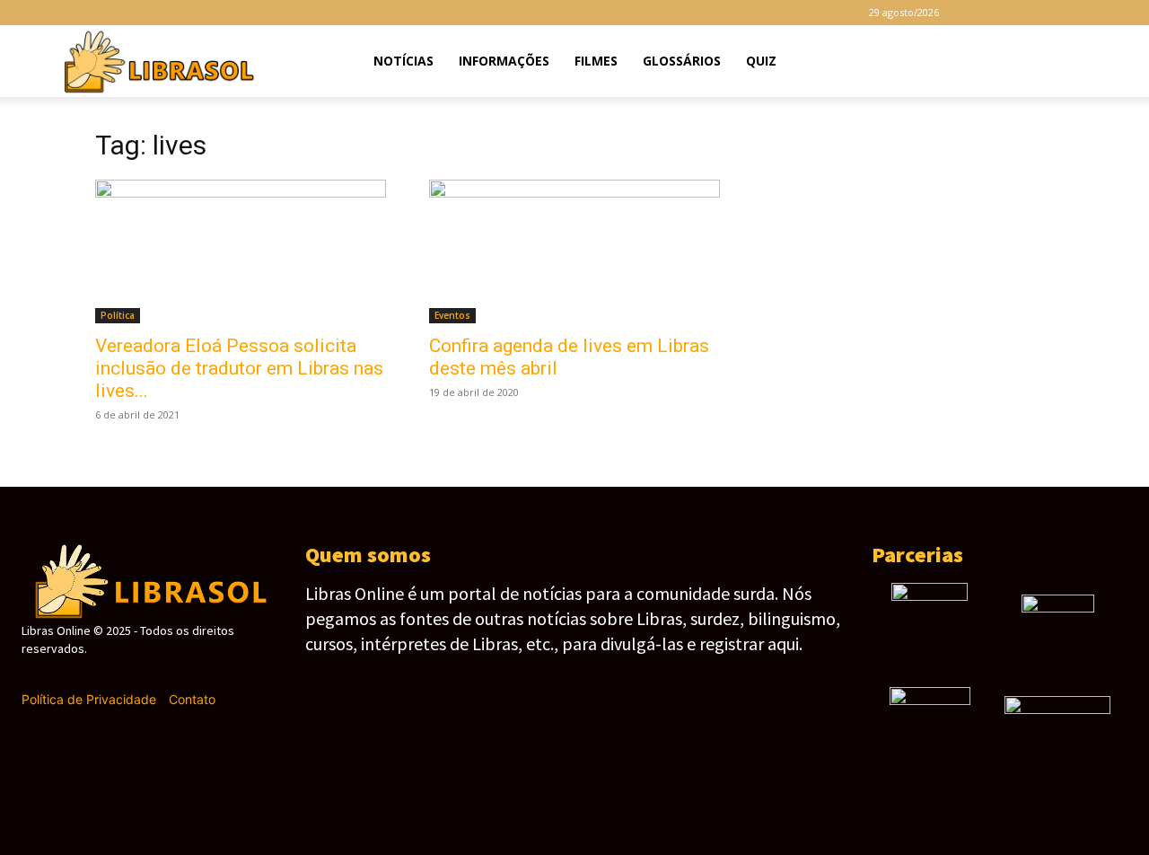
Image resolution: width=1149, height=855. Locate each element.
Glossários (682, 60)
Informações (504, 60)
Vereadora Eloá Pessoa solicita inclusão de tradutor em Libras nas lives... (239, 368)
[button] (1091, 62)
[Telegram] (1040, 12)
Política (118, 315)
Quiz (761, 60)
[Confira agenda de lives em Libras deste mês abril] (574, 251)
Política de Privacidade (89, 699)
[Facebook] (981, 12)
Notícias (403, 60)
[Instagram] (1010, 12)
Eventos (452, 315)
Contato (192, 699)
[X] (1070, 12)
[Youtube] (1099, 12)
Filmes (596, 60)
